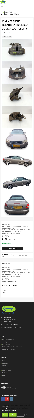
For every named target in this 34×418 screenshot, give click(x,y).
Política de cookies (7, 344)
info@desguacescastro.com (11, 324)
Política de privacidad (8, 339)
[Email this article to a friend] (26, 255)
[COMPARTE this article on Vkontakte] (23, 255)
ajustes (14, 410)
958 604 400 (8, 13)
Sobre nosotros (6, 368)
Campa (4, 365)
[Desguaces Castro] (8, 2)
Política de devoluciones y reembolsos (12, 346)
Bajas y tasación (6, 370)
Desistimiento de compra (8, 349)
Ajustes (20, 415)
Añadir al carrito (13, 248)
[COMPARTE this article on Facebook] (11, 255)
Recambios (5, 363)
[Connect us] (3, 399)
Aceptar (5, 415)
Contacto (4, 373)
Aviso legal (5, 342)
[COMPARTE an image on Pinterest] (20, 255)
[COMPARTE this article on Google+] (17, 255)
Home (3, 361)
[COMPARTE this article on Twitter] (14, 255)
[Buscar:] (14, 14)
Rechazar (13, 415)
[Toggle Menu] (2, 6)
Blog (3, 375)
